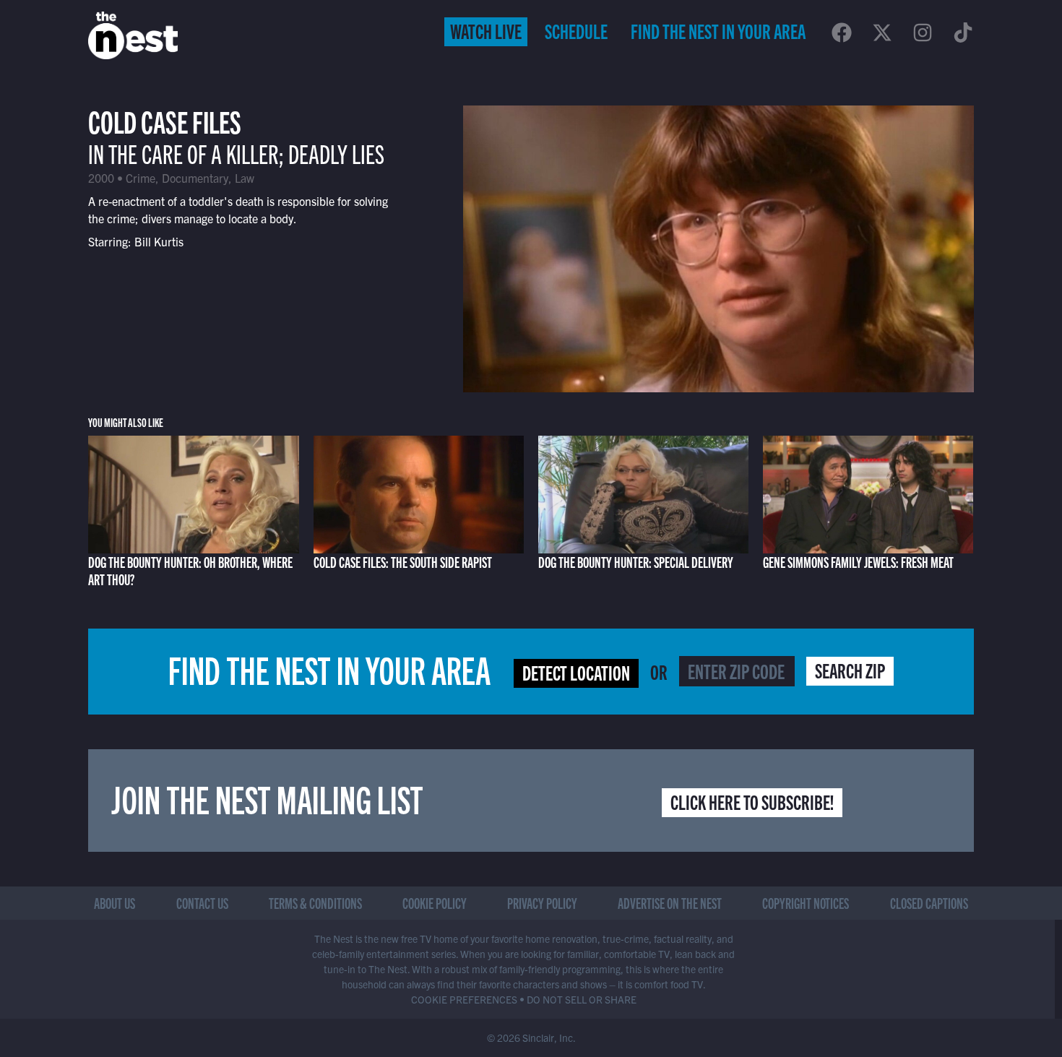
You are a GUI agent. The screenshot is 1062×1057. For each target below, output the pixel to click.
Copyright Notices (805, 903)
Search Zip (850, 670)
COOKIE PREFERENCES (464, 999)
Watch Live (486, 30)
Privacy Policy (542, 903)
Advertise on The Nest (670, 903)
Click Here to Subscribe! (752, 801)
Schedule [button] (576, 30)
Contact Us (202, 903)
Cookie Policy (434, 903)
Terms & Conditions (315, 903)
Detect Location (576, 672)
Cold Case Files (164, 120)
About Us (114, 903)
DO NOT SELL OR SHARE (581, 999)
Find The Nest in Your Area (718, 30)
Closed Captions (929, 903)
